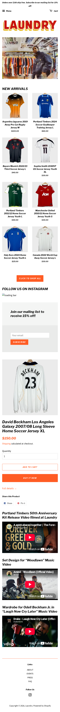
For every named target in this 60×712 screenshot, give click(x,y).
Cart (55, 11)
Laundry (28, 706)
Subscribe (19, 342)
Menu (8, 11)
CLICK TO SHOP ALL (30, 278)
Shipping (6, 443)
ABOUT (30, 670)
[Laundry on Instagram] (30, 695)
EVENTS (30, 673)
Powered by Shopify (42, 706)
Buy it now (30, 478)
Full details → (9, 488)
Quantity (6, 451)
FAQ (30, 681)
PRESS (30, 677)
